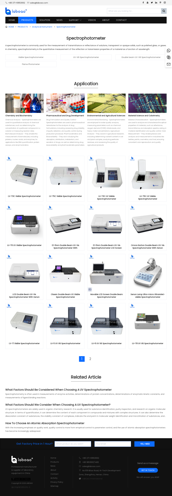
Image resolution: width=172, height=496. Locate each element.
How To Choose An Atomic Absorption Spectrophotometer (44, 423)
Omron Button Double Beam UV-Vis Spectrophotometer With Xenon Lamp (147, 246)
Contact (54, 474)
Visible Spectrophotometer (31, 57)
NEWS (59, 20)
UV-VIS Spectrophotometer (86, 57)
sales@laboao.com (39, 2)
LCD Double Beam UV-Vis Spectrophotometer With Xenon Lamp (24, 295)
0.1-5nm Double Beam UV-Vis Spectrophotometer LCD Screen (107, 246)
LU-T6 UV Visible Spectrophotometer (24, 245)
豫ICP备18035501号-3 (20, 487)
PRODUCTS (27, 20)
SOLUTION (45, 20)
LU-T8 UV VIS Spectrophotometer (147, 343)
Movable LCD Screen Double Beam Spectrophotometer (106, 295)
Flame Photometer (31, 64)
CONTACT (121, 20)
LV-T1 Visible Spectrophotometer (24, 343)
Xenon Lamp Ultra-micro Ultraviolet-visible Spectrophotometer (148, 295)
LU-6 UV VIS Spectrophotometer (107, 343)
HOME (12, 20)
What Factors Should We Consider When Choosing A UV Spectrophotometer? (57, 405)
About (53, 470)
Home (53, 458)
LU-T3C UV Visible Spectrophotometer (106, 197)
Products (55, 462)
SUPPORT (75, 20)
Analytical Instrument (42, 26)
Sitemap (54, 486)
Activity (54, 478)
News (53, 466)
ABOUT (106, 20)
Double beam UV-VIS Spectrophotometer (141, 57)
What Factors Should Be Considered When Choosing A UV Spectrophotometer (58, 390)
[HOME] (15, 11)
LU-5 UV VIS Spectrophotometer (65, 343)
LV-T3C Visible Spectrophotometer (24, 196)
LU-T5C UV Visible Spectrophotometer (147, 197)
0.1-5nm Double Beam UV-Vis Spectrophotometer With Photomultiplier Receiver (65, 246)
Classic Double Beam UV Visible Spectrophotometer (65, 295)
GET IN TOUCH (147, 470)
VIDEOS (92, 20)
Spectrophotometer (66, 26)
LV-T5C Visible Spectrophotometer (65, 196)
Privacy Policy (57, 482)
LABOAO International (92, 478)
